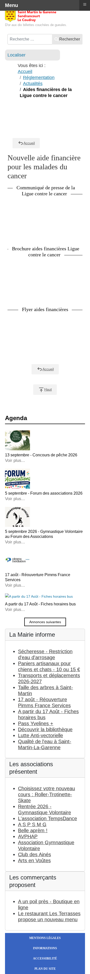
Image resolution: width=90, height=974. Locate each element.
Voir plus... (15, 460)
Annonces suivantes (45, 622)
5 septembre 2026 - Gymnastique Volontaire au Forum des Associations (44, 534)
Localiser (17, 55)
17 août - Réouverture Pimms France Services (37, 577)
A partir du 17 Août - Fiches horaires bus (40, 604)
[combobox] (30, 39)
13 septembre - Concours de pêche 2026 (41, 455)
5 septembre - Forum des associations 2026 (43, 493)
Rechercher (69, 39)
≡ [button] (84, 4)
